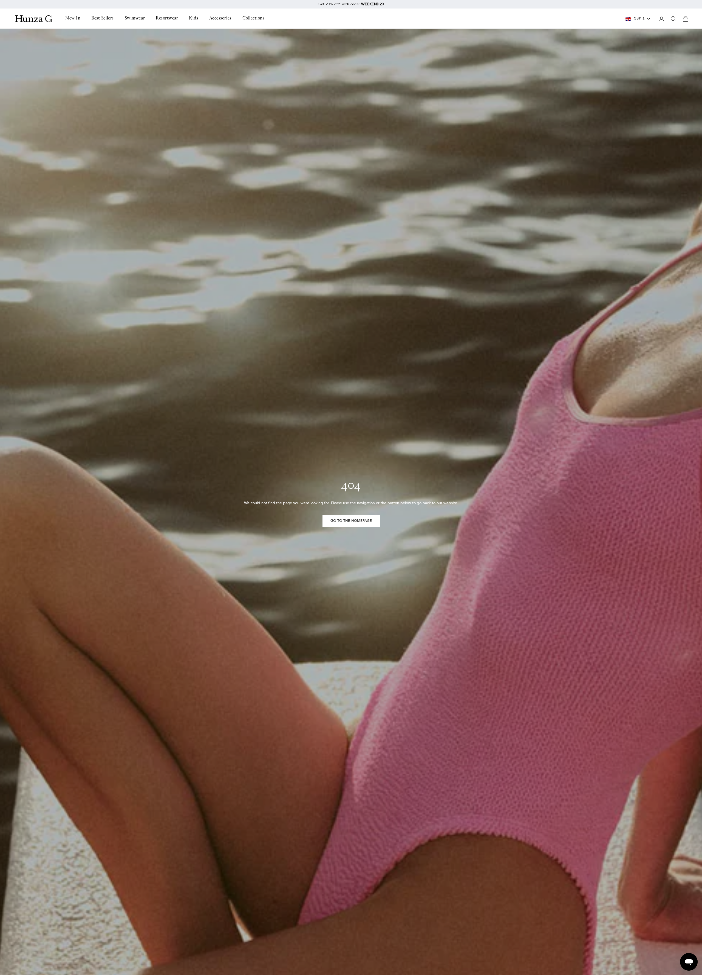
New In (72, 18)
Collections (253, 18)
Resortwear (167, 18)
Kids (193, 18)
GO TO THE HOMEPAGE (351, 520)
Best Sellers (102, 18)
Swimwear (135, 18)
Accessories (220, 18)
